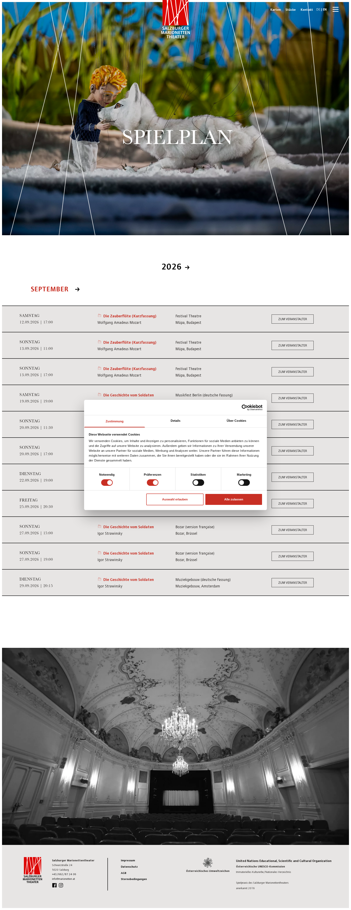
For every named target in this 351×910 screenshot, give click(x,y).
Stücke (291, 9)
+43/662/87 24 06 (64, 874)
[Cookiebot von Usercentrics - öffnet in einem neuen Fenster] (244, 407)
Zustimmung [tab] (115, 421)
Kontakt (307, 9)
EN (325, 9)
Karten (275, 9)
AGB (123, 873)
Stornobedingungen (134, 879)
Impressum (128, 860)
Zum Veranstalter (292, 319)
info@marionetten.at (63, 878)
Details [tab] (176, 420)
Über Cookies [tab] (236, 420)
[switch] (152, 482)
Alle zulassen (233, 499)
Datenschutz (129, 866)
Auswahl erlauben (175, 499)
